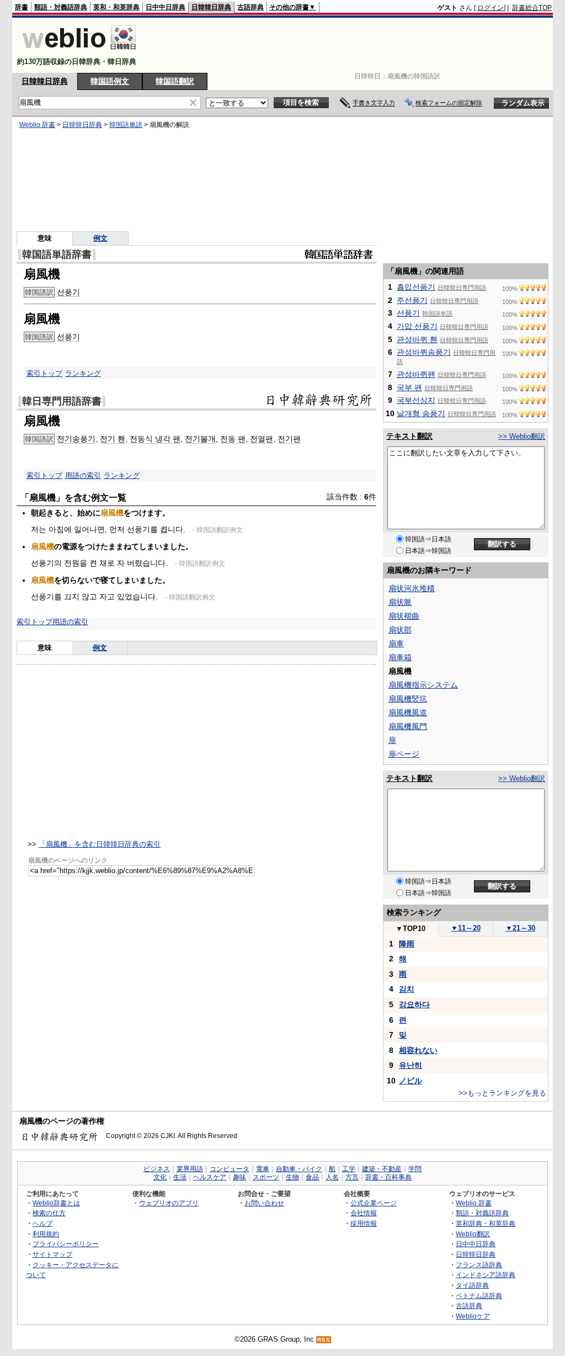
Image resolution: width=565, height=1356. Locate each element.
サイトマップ (52, 1254)
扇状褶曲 (403, 615)
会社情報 (363, 1212)
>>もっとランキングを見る (502, 1093)
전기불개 (200, 438)
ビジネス (156, 1169)
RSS (324, 1340)
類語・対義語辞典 (60, 7)
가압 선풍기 (417, 326)
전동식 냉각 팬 (155, 438)
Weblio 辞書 (37, 124)
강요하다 (414, 1004)
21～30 (520, 928)
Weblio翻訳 (473, 1233)
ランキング (83, 373)
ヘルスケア (209, 1177)
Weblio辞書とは (56, 1202)
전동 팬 (233, 438)
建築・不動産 (382, 1169)
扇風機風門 (407, 726)
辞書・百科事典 (388, 1177)
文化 (160, 1177)
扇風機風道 (407, 712)
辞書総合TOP (532, 8)
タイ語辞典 (472, 1285)
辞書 (21, 7)
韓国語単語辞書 (57, 254)
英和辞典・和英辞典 (485, 1223)
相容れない (418, 1050)
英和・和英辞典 (116, 7)
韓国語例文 (109, 81)
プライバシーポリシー (66, 1243)
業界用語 (190, 1169)
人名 (332, 1177)
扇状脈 (400, 602)
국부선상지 (416, 400)
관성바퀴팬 (416, 374)
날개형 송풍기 (421, 413)
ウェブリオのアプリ (169, 1202)
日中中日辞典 (165, 7)
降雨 (406, 943)
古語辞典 (250, 7)
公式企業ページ (373, 1202)
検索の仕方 (49, 1212)
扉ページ (403, 753)
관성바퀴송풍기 (424, 352)
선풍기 (68, 292)
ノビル (410, 1080)
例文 (100, 238)
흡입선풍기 (416, 287)
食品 (312, 1177)
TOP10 (410, 928)
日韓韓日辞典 (211, 7)
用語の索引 (83, 475)
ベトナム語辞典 (479, 1295)
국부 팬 (409, 387)
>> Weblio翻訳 (521, 436)
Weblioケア (473, 1316)
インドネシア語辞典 (485, 1274)
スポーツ (266, 1177)
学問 (415, 1169)
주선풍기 (412, 300)
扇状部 (400, 629)
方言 (352, 1177)
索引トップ (44, 373)
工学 (348, 1169)
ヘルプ (42, 1223)
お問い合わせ (264, 1202)
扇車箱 (400, 657)
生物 (292, 1177)
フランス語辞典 (479, 1264)
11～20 (466, 928)
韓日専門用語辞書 (62, 401)
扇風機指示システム (423, 684)
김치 (406, 989)
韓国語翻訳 (175, 81)
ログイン (490, 8)
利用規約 (46, 1233)
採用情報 (363, 1223)
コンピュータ (229, 1169)
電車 (262, 1169)
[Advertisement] (351, 45)
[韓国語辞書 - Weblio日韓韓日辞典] (79, 52)
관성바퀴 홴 (417, 339)
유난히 (410, 1065)
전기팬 (289, 438)
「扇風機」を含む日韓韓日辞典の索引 (100, 844)
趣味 (239, 1177)
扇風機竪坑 (407, 698)
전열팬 (261, 438)
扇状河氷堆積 (411, 588)
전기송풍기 (76, 438)
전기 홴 (112, 438)
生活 (179, 1177)
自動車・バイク (299, 1169)
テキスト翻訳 (409, 436)
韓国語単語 (125, 124)
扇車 (396, 643)
